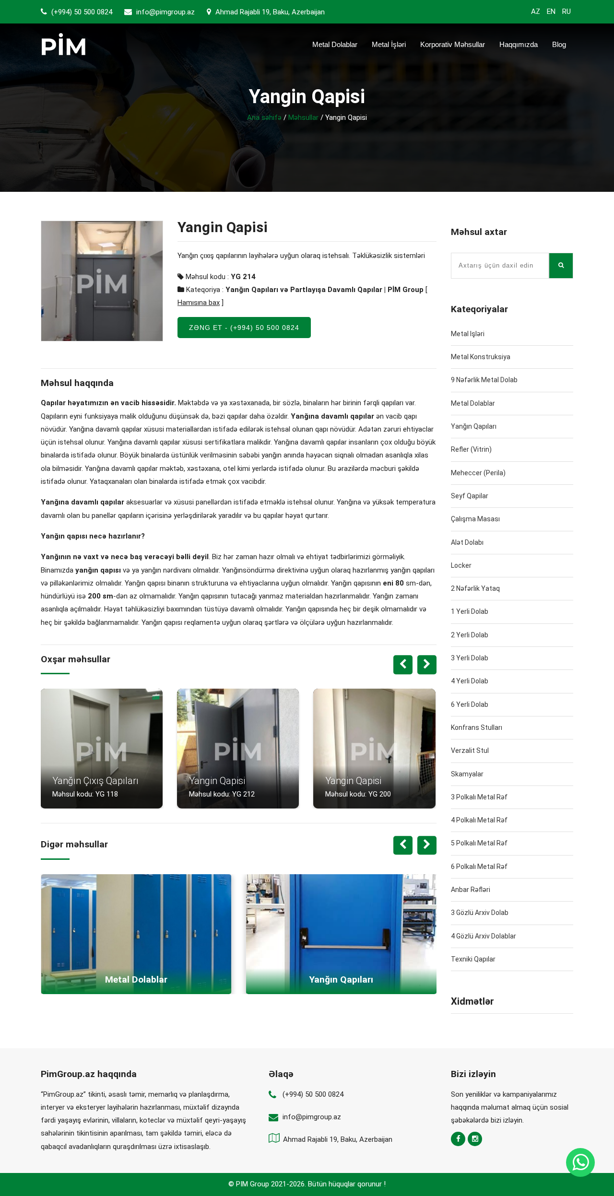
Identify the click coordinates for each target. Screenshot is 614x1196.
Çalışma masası (475, 519)
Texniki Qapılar (473, 959)
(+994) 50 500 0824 (80, 12)
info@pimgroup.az (165, 12)
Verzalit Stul (470, 750)
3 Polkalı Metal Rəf (479, 797)
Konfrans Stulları (476, 727)
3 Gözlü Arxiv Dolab (479, 912)
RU (566, 11)
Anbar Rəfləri (470, 889)
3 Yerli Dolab (469, 658)
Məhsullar (303, 117)
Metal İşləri (389, 44)
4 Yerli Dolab (469, 681)
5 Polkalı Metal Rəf (479, 843)
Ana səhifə (264, 117)
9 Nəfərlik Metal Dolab (484, 380)
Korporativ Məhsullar (452, 44)
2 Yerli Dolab (469, 635)
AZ (535, 11)
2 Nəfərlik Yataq (475, 588)
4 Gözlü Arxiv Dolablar (483, 936)
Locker (461, 565)
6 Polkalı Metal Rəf (479, 866)
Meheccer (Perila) (478, 473)
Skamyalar (467, 774)
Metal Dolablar (334, 44)
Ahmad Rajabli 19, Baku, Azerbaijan (269, 12)
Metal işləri (467, 334)
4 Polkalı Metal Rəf (479, 820)
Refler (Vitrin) (471, 449)
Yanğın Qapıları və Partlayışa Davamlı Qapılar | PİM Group (324, 289)
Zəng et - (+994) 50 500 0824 (244, 327)
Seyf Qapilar (469, 496)
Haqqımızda (518, 44)
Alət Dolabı (467, 542)
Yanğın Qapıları (473, 426)
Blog (559, 44)
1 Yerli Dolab (469, 611)
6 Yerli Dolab (469, 704)
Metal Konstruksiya (480, 357)
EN (551, 11)
